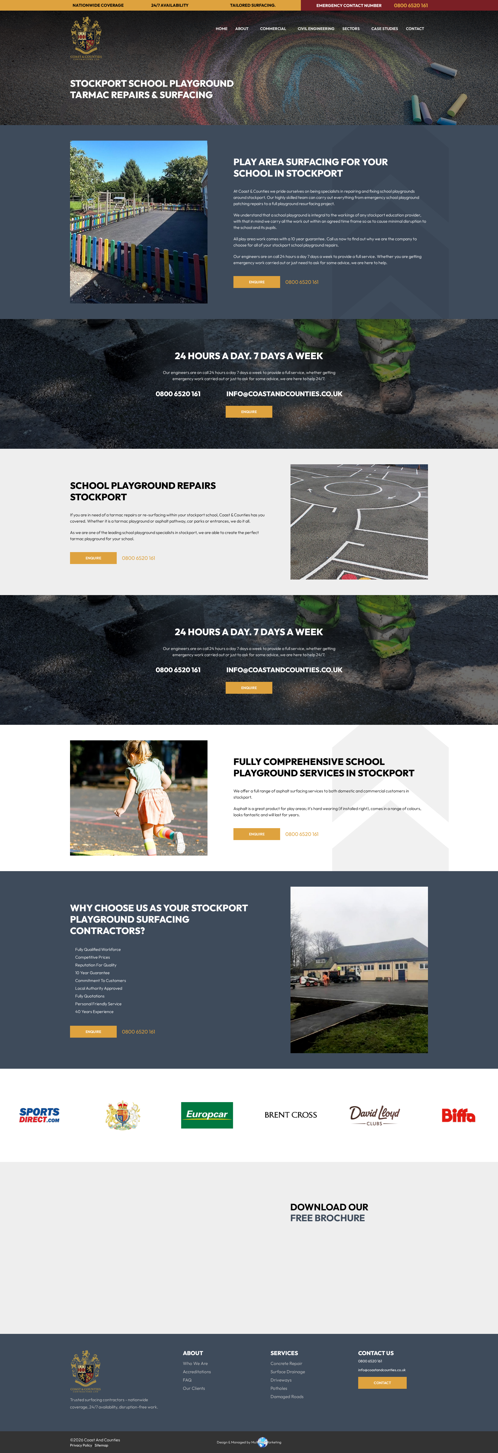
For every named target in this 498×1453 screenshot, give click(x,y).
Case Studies (384, 28)
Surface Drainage (288, 1371)
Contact (415, 28)
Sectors (351, 28)
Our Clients (194, 1388)
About (241, 28)
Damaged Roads (287, 1396)
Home (221, 28)
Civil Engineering (316, 28)
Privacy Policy (313, 1277)
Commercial (273, 28)
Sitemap (101, 1445)
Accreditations (197, 1371)
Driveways (281, 1380)
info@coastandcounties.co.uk (284, 393)
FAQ (187, 1380)
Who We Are (195, 1363)
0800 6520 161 (411, 5)
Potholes (279, 1388)
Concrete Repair (286, 1363)
